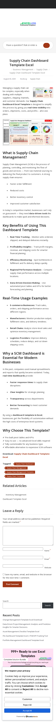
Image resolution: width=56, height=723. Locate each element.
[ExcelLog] (28, 24)
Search (6, 601)
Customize (27, 699)
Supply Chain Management (16, 468)
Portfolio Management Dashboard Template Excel (23, 640)
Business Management (23, 69)
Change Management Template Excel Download (22, 620)
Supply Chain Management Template (20, 472)
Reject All (27, 705)
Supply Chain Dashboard (24, 464)
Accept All (27, 710)
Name (47, 550)
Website (47, 567)
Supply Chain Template (15, 476)
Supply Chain (42, 69)
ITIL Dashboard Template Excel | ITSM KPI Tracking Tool (25, 636)
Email (47, 559)
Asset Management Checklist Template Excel (21, 631)
